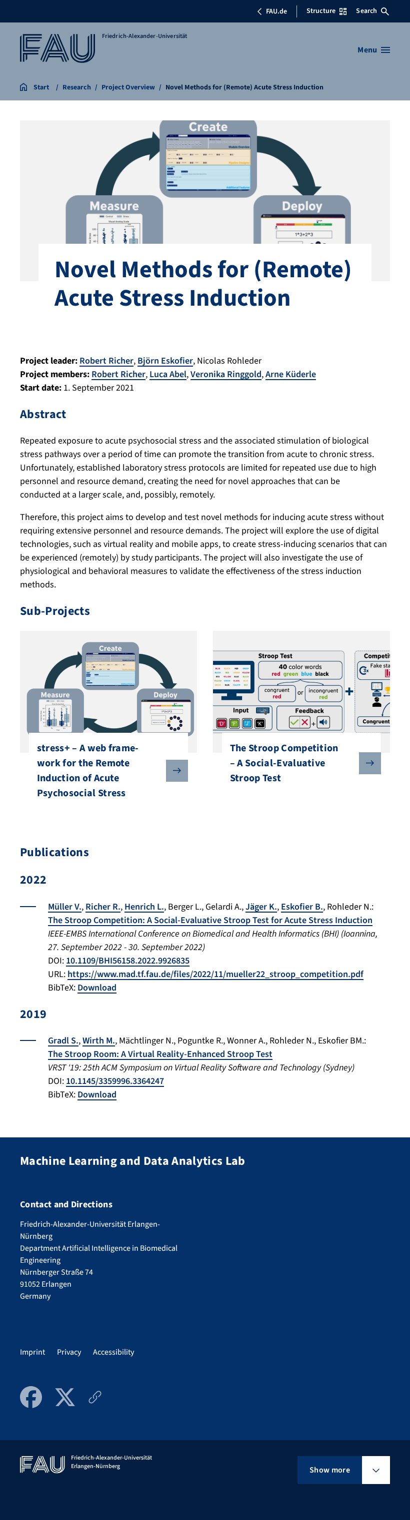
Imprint (32, 1352)
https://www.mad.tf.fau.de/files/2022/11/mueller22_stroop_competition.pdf (216, 974)
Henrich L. (144, 907)
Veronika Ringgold (226, 374)
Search (366, 11)
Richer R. (103, 907)
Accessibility (113, 1352)
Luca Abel (168, 374)
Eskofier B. (302, 907)
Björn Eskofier (165, 361)
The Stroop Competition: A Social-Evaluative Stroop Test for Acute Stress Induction (210, 920)
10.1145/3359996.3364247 (115, 1081)
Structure (321, 11)
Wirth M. (98, 1040)
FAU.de (276, 11)
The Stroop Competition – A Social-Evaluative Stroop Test (284, 763)
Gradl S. (63, 1040)
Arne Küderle (291, 374)
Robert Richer (107, 361)
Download (97, 988)
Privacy (69, 1352)
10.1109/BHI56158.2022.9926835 (128, 961)
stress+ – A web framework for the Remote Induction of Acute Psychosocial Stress (88, 770)
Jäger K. (261, 907)
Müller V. (65, 907)
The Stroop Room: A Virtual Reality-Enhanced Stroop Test (160, 1054)
